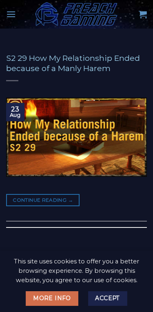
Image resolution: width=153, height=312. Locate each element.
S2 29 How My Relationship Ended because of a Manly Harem (73, 63)
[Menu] (11, 14)
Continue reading (43, 200)
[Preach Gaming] (77, 14)
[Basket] (143, 14)
